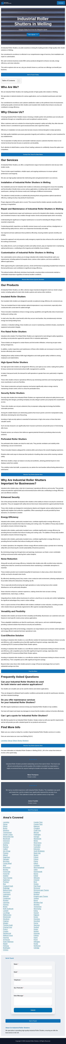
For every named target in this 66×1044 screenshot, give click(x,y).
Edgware (36, 915)
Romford (5, 900)
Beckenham (6, 867)
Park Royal (37, 886)
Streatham (6, 919)
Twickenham (37, 906)
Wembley (36, 904)
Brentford (36, 894)
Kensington (37, 845)
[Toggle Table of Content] (18, 80)
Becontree (6, 861)
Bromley (5, 869)
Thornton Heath (8, 925)
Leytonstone (7, 894)
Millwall (5, 855)
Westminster (7, 917)
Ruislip (36, 943)
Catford (5, 849)
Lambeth (5, 911)
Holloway (6, 946)
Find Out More (33, 671)
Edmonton (37, 849)
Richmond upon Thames (41, 890)
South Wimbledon (39, 851)
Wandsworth (37, 838)
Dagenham (6, 857)
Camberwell (6, 898)
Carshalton (37, 847)
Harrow (36, 923)
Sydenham (6, 880)
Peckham (6, 882)
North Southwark (8, 908)
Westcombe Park (8, 836)
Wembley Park (38, 902)
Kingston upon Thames (41, 896)
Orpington (6, 859)
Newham (6, 847)
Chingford (37, 828)
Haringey (36, 836)
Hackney (6, 904)
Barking (5, 845)
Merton (36, 840)
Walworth (6, 896)
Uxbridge (36, 948)
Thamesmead (7, 832)
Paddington (37, 834)
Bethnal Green (7, 890)
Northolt (36, 931)
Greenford (37, 921)
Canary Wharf (7, 863)
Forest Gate (6, 871)
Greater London (8, 834)
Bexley (20, 740)
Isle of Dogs (6, 851)
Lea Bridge (6, 913)
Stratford (5, 876)
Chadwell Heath (8, 886)
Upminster (6, 902)
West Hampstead (39, 867)
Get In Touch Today (33, 74)
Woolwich (26, 740)
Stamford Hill (7, 933)
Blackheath (6, 838)
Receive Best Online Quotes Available (33, 279)
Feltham (36, 935)
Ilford (4, 865)
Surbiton (36, 898)
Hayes (36, 937)
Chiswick (36, 880)
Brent (35, 882)
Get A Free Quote (33, 810)
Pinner (36, 939)
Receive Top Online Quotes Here (33, 474)
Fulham (36, 857)
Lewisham (6, 843)
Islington (5, 923)
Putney (36, 861)
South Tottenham (8, 941)
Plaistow (5, 853)
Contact (61, 3)
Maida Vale (37, 853)
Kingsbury (37, 892)
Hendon (36, 884)
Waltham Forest (8, 935)
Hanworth (37, 933)
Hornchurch (6, 892)
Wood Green (37, 843)
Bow (4, 884)
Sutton (36, 869)
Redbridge (6, 888)
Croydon (5, 931)
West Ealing (37, 908)
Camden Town (38, 822)
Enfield (36, 876)
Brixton (5, 906)
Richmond (37, 888)
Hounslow (37, 919)
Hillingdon (37, 941)
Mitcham (36, 832)
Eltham (15, 740)
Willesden (37, 878)
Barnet (36, 900)
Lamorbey (4, 740)
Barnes (36, 873)
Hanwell (36, 913)
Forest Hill (6, 873)
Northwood (37, 946)
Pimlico (5, 929)
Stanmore (37, 925)
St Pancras (6, 939)
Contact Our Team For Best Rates (33, 154)
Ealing (36, 911)
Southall (36, 927)
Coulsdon (37, 865)
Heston (36, 929)
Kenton (36, 917)
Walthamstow (7, 915)
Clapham (6, 921)
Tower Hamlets (7, 878)
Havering (6, 937)
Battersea (37, 826)
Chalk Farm (37, 830)
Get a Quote (31, 34)
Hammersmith (38, 871)
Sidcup (10, 740)
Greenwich (6, 840)
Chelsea (5, 950)
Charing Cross (7, 927)
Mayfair (5, 943)
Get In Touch (33, 1021)
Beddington (6, 948)
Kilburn (36, 863)
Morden (36, 855)
